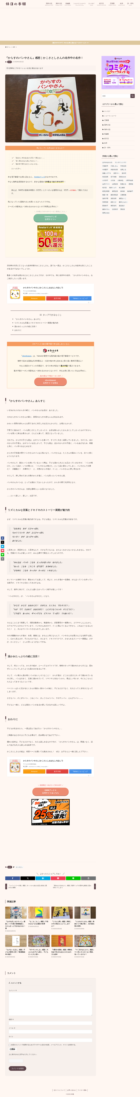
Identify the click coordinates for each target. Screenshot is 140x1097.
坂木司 (124, 173)
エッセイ (107, 111)
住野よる (123, 169)
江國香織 (123, 195)
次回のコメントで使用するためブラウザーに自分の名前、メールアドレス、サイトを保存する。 (44, 1045)
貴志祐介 (122, 205)
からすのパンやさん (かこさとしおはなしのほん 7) (43, 288)
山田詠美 (115, 184)
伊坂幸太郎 (114, 169)
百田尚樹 (105, 202)
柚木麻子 (130, 191)
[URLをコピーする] (88, 878)
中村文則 (123, 166)
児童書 (106, 120)
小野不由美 (129, 180)
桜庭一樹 (105, 195)
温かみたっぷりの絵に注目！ (25, 326)
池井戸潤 (105, 198)
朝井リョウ (112, 187)
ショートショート (110, 116)
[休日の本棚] (15, 4)
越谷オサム (105, 209)
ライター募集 (82, 1090)
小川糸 (113, 180)
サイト (11, 1036)
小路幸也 (120, 180)
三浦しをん (114, 166)
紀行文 (106, 138)
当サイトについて (59, 1090)
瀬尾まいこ (122, 198)
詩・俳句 (107, 147)
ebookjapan (26, 356)
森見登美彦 (114, 195)
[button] (12, 878)
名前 (11, 1019)
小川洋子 (105, 180)
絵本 (9, 62)
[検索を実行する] (132, 96)
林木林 (122, 191)
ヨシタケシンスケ (120, 162)
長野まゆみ (105, 213)
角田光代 (113, 205)
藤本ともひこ (123, 202)
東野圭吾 (115, 191)
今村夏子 (105, 169)
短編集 (106, 134)
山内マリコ (105, 184)
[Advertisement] (70, 24)
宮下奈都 (113, 177)
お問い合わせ (71, 1090)
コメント (13, 990)
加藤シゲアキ (106, 173)
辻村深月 (115, 209)
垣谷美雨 (105, 177)
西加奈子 (105, 205)
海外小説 (107, 129)
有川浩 (104, 187)
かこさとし (19, 867)
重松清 (122, 209)
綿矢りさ (113, 202)
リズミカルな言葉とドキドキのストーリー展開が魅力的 (36, 323)
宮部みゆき (122, 177)
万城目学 (105, 166)
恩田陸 (131, 184)
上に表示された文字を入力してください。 (23, 1054)
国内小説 (107, 125)
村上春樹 (122, 187)
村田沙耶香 (105, 191)
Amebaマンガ (39, 177)
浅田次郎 (113, 198)
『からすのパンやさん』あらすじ (27, 319)
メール (12, 1028)
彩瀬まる (123, 184)
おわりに (17, 330)
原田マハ (116, 173)
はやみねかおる (107, 162)
